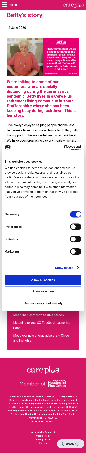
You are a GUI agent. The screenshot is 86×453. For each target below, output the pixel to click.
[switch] (75, 226)
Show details (64, 267)
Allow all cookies (43, 279)
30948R (54, 403)
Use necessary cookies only (43, 303)
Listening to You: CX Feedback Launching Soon (41, 325)
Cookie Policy (43, 436)
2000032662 (71, 407)
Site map (43, 443)
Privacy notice (43, 439)
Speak (70, 443)
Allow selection (43, 291)
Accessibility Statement (43, 432)
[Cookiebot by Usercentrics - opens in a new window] (63, 147)
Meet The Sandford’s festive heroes (39, 315)
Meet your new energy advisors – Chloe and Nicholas (41, 338)
